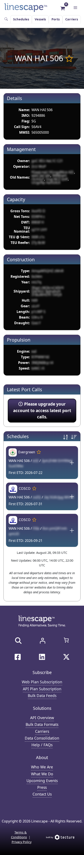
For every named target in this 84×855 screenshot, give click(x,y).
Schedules (21, 19)
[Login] (42, 640)
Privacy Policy (21, 842)
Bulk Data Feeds (42, 695)
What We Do (42, 773)
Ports (55, 19)
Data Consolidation (42, 738)
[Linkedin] (42, 656)
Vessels (40, 19)
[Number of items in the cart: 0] (66, 640)
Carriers (71, 19)
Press (42, 787)
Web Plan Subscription (42, 681)
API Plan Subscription (42, 688)
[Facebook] (17, 656)
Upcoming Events (42, 780)
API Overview (42, 717)
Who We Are (42, 767)
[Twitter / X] (66, 656)
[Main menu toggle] (75, 7)
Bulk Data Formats (42, 724)
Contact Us (42, 794)
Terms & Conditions (19, 834)
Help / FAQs (42, 744)
